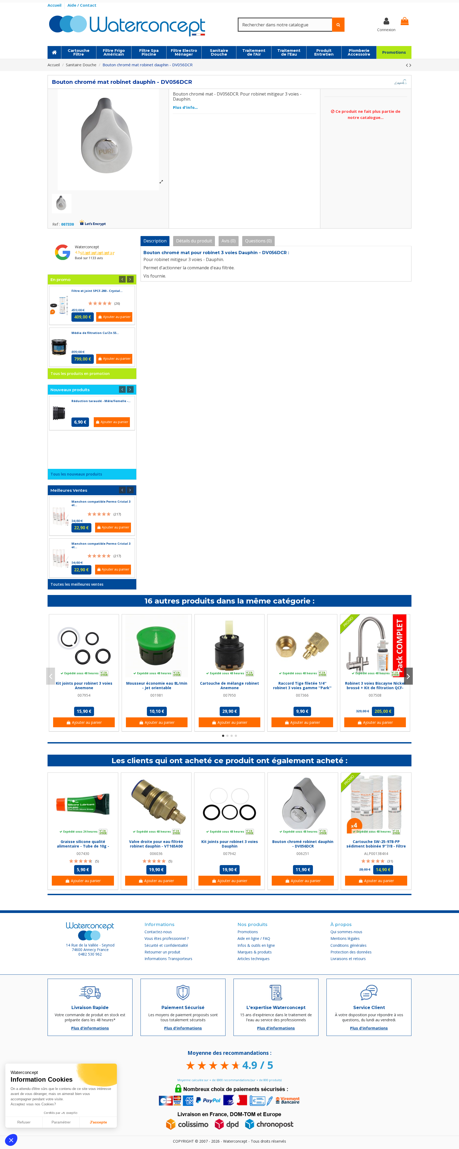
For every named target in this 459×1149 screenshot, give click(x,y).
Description (155, 241)
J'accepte (98, 1122)
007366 (302, 695)
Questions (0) (258, 241)
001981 (156, 695)
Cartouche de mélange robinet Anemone (229, 685)
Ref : (56, 224)
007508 (375, 695)
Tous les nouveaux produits (76, 474)
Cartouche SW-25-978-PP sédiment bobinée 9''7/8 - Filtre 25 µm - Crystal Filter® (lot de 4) (376, 846)
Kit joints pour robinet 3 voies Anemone (84, 685)
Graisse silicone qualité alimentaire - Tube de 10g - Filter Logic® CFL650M (83, 846)
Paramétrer (61, 1122)
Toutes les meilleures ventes (76, 584)
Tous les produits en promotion (80, 373)
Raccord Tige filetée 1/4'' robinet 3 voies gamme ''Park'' (302, 685)
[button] (11, 1140)
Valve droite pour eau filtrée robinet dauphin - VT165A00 (156, 844)
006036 (156, 853)
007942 (229, 853)
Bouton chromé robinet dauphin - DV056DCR (302, 844)
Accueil (55, 5)
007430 (82, 853)
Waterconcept (87, 246)
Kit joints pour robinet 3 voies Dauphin (229, 844)
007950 (229, 695)
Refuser (24, 1122)
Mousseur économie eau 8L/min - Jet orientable (156, 685)
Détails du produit (194, 241)
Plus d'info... (185, 107)
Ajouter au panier (117, 317)
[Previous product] (407, 65)
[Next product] (410, 65)
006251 (302, 853)
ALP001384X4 (376, 853)
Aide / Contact (81, 5)
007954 (84, 695)
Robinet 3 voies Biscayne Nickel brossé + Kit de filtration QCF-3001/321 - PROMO (375, 688)
